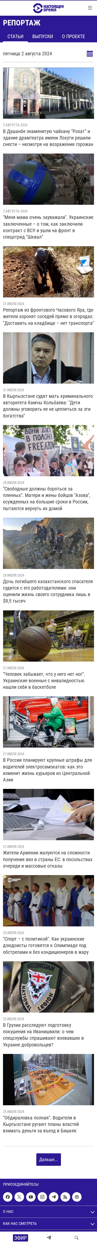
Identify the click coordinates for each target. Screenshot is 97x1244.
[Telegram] (48, 1238)
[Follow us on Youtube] (31, 1197)
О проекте (73, 36)
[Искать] (76, 1238)
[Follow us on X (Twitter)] (19, 1197)
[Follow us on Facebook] (7, 1197)
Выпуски (42, 36)
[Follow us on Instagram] (42, 1197)
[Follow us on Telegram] (53, 1197)
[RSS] (65, 1197)
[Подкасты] (77, 1197)
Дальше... (48, 1159)
